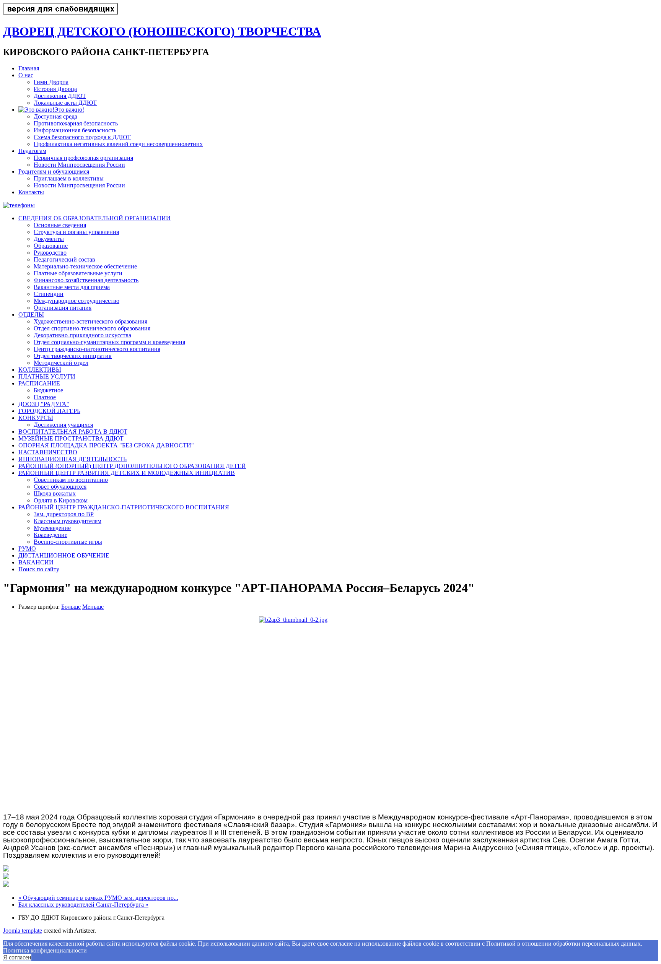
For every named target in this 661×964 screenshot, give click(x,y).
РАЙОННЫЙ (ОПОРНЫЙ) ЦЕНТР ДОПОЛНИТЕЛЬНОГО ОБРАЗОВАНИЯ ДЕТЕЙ (132, 466)
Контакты (31, 192)
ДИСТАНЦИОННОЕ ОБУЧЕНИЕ (63, 555)
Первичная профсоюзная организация (83, 157)
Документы (49, 239)
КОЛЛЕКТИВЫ (39, 369)
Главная (28, 68)
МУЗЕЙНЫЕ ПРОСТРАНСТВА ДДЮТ (71, 438)
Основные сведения (60, 225)
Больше (71, 606)
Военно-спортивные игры (68, 541)
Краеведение (50, 535)
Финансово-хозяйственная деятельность (86, 280)
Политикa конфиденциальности (45, 950)
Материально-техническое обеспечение (85, 266)
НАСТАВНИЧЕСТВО (47, 452)
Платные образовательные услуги (78, 273)
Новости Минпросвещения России (79, 164)
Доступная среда (55, 116)
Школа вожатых (55, 493)
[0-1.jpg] (6, 869)
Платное (45, 397)
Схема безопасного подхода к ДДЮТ (82, 137)
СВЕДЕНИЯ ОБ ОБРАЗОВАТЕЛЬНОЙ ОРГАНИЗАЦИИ (94, 218)
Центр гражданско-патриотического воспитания (97, 349)
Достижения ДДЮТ (60, 96)
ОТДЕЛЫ (31, 314)
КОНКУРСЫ (35, 418)
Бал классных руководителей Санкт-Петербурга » (83, 904)
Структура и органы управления (76, 232)
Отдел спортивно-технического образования (92, 328)
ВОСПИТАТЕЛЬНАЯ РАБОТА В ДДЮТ (72, 431)
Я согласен (17, 957)
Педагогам (32, 151)
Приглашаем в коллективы (69, 178)
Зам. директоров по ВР (64, 514)
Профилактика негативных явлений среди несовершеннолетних (118, 144)
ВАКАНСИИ (36, 562)
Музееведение (52, 528)
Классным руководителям (67, 521)
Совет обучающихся (60, 486)
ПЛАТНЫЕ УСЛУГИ (46, 376)
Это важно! (69, 109)
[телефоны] (19, 205)
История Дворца (55, 89)
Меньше (93, 606)
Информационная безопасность (75, 130)
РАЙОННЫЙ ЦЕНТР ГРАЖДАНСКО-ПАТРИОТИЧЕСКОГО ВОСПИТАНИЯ (123, 507)
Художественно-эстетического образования (90, 321)
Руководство (50, 252)
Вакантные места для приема (72, 287)
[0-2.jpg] (330, 711)
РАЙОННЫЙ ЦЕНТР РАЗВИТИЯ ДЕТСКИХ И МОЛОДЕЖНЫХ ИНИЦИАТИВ (126, 473)
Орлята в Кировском (61, 500)
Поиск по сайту (38, 569)
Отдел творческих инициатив (73, 356)
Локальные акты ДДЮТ (65, 102)
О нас (25, 75)
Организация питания (62, 307)
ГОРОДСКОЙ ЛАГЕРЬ (49, 411)
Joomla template (22, 930)
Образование (51, 245)
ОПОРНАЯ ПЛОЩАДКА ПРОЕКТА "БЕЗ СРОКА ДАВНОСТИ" (106, 445)
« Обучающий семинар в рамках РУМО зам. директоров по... (98, 897)
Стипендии (48, 294)
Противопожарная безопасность (76, 123)
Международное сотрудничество (76, 300)
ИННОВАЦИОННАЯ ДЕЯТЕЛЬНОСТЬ (72, 459)
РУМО (27, 548)
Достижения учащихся (63, 424)
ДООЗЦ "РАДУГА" (43, 404)
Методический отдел (61, 362)
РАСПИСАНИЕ (39, 383)
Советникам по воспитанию (71, 479)
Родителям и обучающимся (53, 171)
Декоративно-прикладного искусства (82, 335)
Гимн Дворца (51, 82)
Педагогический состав (64, 259)
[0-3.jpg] (6, 884)
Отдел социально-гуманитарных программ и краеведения (109, 342)
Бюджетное (48, 390)
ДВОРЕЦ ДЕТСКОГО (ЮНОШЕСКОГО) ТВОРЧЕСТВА (162, 31)
